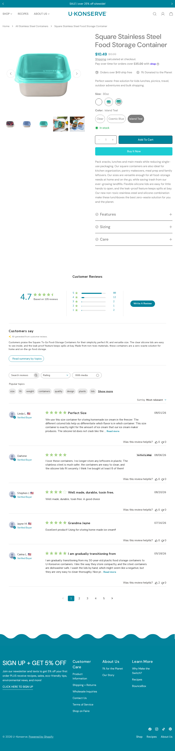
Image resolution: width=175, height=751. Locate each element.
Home (6, 26)
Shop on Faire (81, 711)
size (12, 391)
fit (20, 391)
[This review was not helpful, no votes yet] (162, 442)
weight (30, 391)
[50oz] (118, 101)
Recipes (137, 679)
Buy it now (134, 151)
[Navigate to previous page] (63, 598)
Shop (139, 737)
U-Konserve (20, 737)
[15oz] (98, 101)
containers (44, 391)
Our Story (108, 675)
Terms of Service (83, 704)
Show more (105, 391)
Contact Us (80, 698)
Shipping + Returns (84, 685)
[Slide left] (11, 74)
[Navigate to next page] (112, 598)
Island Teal (136, 119)
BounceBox (139, 686)
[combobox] (55, 375)
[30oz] (108, 101)
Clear (100, 119)
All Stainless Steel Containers (32, 26)
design (70, 391)
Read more (113, 431)
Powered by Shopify (41, 737)
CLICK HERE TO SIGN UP (18, 687)
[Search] (154, 13)
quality (58, 391)
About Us (166, 737)
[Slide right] (77, 74)
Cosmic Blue (116, 119)
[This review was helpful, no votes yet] (156, 442)
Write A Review (142, 303)
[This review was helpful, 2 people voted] (156, 583)
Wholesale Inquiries (85, 691)
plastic (82, 391)
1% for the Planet (112, 668)
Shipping (100, 59)
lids (93, 391)
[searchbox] (21, 375)
